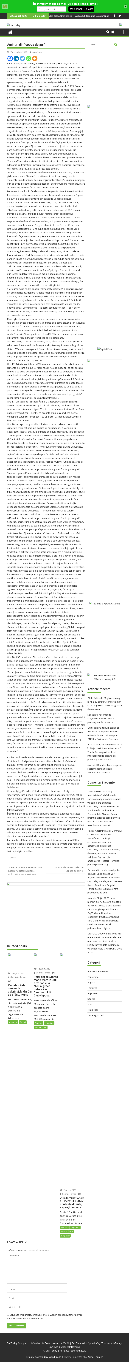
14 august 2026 (43, 968)
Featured (38, 1023)
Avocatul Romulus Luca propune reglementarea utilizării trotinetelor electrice (104, 768)
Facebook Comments (39, 1250)
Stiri (45, 1027)
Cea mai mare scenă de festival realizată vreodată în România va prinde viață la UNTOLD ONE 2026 (104, 945)
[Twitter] (22, 58)
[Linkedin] (16, 58)
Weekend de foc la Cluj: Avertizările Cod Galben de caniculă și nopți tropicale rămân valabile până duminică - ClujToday (104, 799)
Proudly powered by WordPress (43, 1356)
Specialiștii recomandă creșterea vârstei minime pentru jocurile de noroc (101, 718)
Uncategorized (95, 1015)
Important (13, 1022)
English (91, 982)
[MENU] (125, 32)
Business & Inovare (98, 971)
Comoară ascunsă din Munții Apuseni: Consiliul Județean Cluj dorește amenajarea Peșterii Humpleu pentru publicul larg (103, 857)
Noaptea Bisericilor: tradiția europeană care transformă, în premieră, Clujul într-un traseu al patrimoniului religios (103, 920)
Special (13, 857)
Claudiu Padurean (18, 977)
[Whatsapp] (28, 58)
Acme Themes (95, 1356)
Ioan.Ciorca (37, 52)
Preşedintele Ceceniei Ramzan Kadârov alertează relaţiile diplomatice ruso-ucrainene (25, 871)
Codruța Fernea (43, 972)
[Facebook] (10, 58)
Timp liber (65, 1236)
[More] (34, 58)
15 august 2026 (17, 973)
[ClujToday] (10, 32)
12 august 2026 (69, 1190)
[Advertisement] (104, 74)
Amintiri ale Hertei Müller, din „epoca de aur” (69, 869)
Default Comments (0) (17, 1250)
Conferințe (93, 976)
